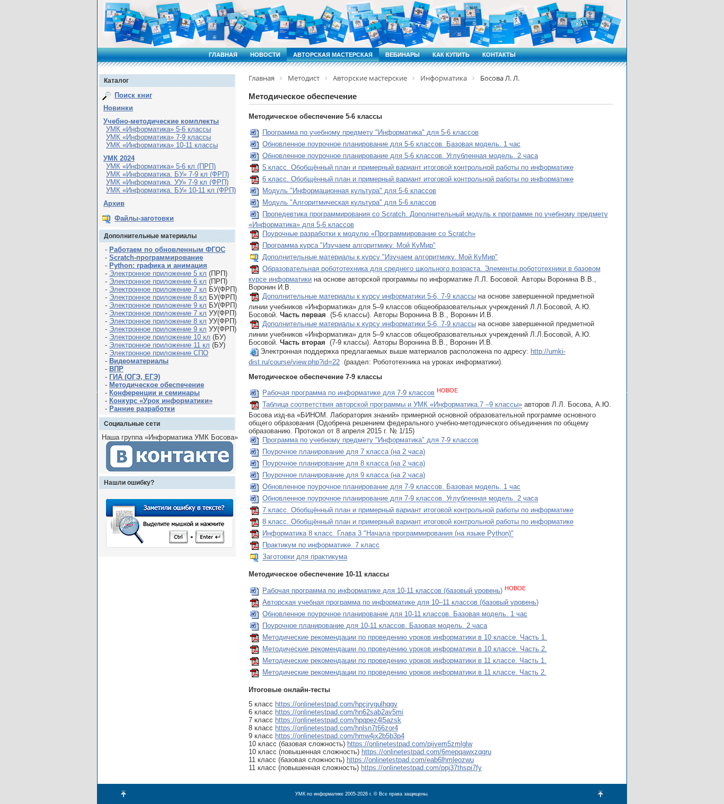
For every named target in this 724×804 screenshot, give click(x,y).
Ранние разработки (142, 409)
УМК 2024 (119, 158)
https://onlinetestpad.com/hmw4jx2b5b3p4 (339, 736)
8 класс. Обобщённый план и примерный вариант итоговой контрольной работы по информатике (417, 522)
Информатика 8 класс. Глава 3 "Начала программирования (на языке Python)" (388, 534)
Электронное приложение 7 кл (158, 289)
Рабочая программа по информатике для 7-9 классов (348, 393)
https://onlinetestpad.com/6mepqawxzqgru (426, 752)
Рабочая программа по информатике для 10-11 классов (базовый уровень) (382, 591)
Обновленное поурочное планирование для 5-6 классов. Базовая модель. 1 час (391, 144)
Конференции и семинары (154, 393)
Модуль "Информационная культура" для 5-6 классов (349, 191)
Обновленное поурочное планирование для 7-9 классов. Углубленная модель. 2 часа (400, 499)
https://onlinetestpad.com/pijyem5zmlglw (409, 744)
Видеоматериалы (139, 361)
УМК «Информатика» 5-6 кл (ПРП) (161, 166)
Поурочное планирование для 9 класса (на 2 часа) (343, 475)
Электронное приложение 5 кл (158, 273)
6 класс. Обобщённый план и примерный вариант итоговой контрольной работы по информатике (417, 179)
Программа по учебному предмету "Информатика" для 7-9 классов (370, 440)
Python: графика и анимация (158, 265)
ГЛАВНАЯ (223, 54)
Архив (114, 203)
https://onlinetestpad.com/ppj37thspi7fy (421, 768)
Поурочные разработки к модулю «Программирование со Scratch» (368, 234)
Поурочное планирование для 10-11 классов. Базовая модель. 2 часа (374, 626)
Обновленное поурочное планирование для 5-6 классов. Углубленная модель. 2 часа (400, 156)
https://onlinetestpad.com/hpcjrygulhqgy (336, 704)
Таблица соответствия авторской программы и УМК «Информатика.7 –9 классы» (392, 405)
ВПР (116, 369)
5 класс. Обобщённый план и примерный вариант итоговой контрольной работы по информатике (417, 167)
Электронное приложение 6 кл (158, 281)
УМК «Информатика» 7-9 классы (158, 137)
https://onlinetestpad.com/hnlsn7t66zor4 (336, 728)
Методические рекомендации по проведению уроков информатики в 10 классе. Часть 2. (404, 649)
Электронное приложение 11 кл (159, 345)
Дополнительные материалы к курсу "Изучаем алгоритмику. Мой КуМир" (380, 257)
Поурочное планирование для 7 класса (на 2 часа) (343, 452)
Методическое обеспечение (156, 385)
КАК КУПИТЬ (451, 54)
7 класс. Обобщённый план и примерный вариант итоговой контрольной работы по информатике (417, 510)
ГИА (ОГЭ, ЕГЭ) (134, 377)
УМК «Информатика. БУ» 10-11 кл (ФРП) (171, 190)
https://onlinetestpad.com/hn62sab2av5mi (339, 712)
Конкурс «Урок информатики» (161, 401)
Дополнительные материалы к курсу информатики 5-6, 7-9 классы (369, 296)
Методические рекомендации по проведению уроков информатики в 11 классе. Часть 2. (404, 672)
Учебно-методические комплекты (161, 121)
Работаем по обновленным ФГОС (167, 250)
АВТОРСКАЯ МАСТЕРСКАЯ (333, 54)
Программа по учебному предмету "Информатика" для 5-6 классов (370, 132)
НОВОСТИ (265, 54)
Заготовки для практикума (304, 557)
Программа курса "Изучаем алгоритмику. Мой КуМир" (349, 245)
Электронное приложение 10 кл (159, 337)
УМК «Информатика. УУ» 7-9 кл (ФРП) (167, 182)
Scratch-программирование (156, 257)
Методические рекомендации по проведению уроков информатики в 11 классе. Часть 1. (404, 661)
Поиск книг (133, 95)
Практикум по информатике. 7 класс (320, 545)
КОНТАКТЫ (499, 54)
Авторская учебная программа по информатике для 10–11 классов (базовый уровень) (400, 602)
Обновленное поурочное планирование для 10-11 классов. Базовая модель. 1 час (394, 614)
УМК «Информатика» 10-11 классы (162, 145)
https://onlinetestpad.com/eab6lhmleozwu (410, 760)
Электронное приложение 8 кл (158, 297)
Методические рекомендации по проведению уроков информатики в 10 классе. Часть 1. (404, 637)
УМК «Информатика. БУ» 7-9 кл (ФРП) (167, 174)
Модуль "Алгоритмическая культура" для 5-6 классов (349, 202)
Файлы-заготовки (144, 218)
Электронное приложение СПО (158, 353)
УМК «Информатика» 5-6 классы (158, 129)
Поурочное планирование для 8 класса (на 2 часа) (343, 464)
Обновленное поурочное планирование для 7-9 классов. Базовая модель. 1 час (391, 487)
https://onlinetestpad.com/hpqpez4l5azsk (338, 720)
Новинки (118, 108)
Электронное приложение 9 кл (158, 305)
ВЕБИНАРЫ (402, 54)
